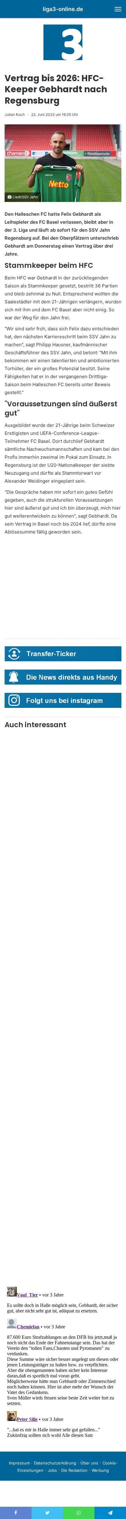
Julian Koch (15, 114)
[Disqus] (63, 1360)
